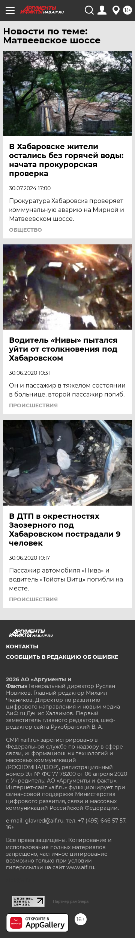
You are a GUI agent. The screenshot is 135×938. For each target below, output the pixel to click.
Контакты (22, 646)
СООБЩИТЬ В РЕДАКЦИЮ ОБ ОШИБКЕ (62, 657)
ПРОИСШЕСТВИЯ (33, 405)
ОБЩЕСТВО (25, 229)
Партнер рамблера (70, 901)
